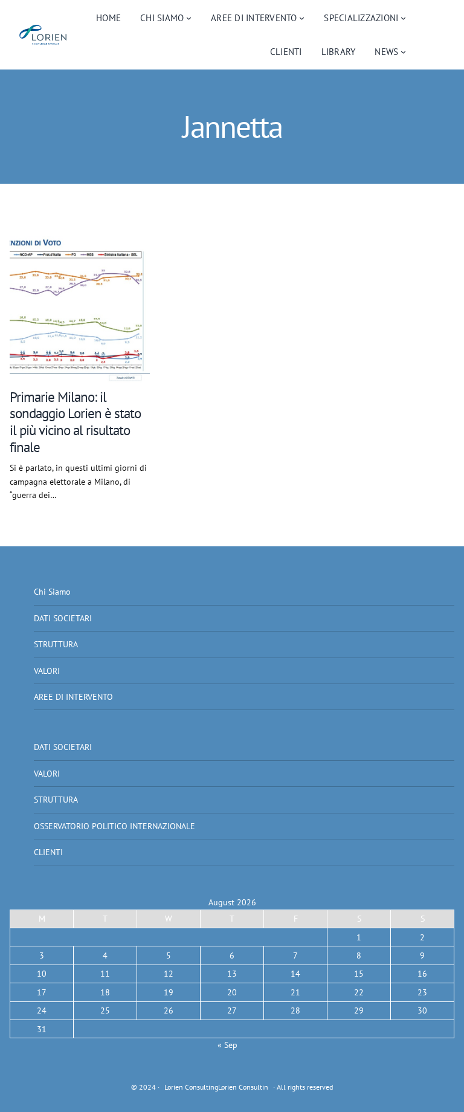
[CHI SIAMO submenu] (189, 18)
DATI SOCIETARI (63, 618)
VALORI (47, 670)
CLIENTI (48, 852)
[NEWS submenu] (403, 51)
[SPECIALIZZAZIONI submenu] (403, 18)
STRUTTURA (56, 644)
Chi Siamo (52, 591)
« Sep (227, 1044)
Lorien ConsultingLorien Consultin (216, 1086)
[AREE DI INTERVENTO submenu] (301, 18)
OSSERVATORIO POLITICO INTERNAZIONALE (114, 826)
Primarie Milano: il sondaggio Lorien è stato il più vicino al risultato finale (75, 422)
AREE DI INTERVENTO (73, 696)
